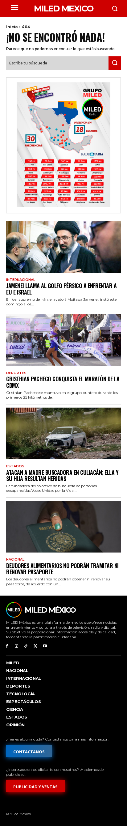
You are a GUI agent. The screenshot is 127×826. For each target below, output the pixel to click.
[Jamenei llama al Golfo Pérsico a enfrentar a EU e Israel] (63, 247)
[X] (35, 646)
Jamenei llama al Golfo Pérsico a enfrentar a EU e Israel (61, 289)
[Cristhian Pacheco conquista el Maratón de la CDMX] (63, 340)
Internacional (20, 280)
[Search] (115, 63)
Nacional (15, 559)
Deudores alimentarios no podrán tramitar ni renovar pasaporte (62, 569)
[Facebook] (7, 646)
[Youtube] (45, 646)
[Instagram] (16, 646)
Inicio (12, 26)
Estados (15, 466)
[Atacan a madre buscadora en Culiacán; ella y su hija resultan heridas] (63, 433)
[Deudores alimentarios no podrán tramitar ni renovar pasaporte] (63, 527)
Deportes (16, 373)
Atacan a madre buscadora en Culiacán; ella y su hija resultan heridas (62, 475)
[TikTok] (26, 646)
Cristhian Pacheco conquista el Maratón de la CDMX (62, 382)
